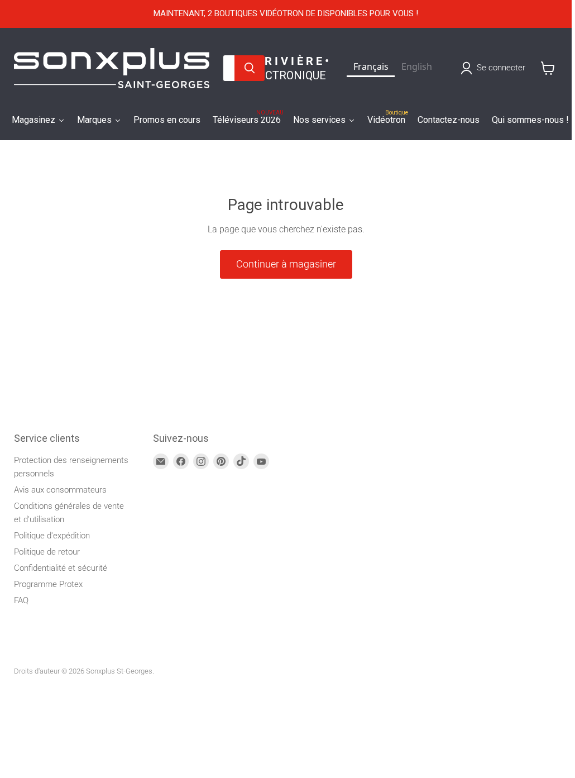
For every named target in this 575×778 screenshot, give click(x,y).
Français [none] (371, 66)
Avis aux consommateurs (60, 490)
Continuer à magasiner (286, 264)
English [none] (416, 66)
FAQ (21, 600)
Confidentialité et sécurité (60, 568)
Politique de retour (47, 552)
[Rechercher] (249, 68)
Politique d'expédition (52, 536)
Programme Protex (48, 584)
